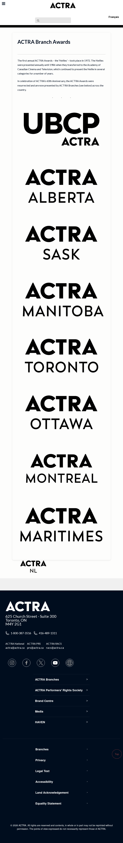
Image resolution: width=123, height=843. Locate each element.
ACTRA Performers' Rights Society (59, 690)
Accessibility (44, 782)
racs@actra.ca (55, 647)
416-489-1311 (48, 633)
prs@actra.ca (35, 647)
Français (114, 17)
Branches (42, 749)
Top (117, 753)
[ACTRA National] (62, 5)
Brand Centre (44, 701)
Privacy (40, 760)
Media (39, 711)
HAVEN (40, 722)
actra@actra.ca (15, 647)
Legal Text (42, 771)
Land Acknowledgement (52, 792)
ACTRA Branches (47, 679)
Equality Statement (48, 803)
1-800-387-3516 (21, 633)
